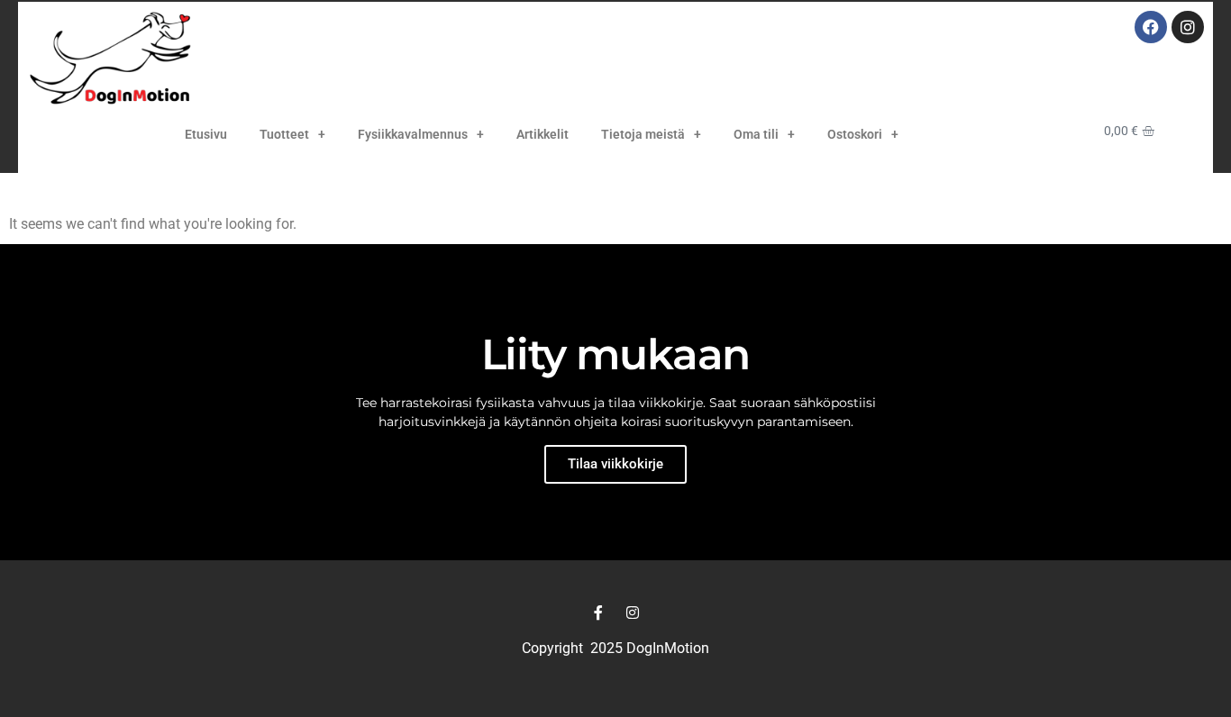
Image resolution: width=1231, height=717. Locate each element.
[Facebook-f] (598, 612)
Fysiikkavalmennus (413, 134)
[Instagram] (1188, 27)
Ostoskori (854, 134)
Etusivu (206, 134)
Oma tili (756, 134)
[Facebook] (1151, 27)
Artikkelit (542, 134)
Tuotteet (284, 134)
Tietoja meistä (643, 134)
